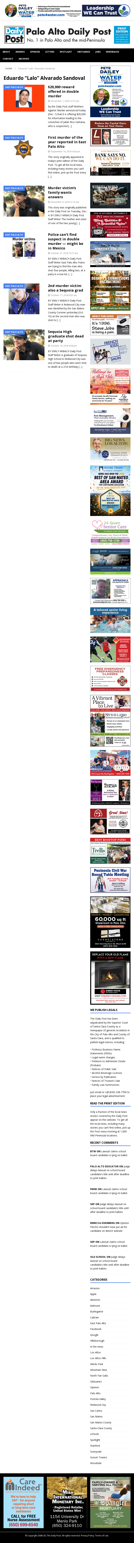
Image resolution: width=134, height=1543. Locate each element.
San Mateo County (100, 1422)
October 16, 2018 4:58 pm (64, 345)
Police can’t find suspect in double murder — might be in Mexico (65, 241)
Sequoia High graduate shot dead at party (66, 336)
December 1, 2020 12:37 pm (65, 101)
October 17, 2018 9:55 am (64, 295)
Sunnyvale (96, 1451)
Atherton (95, 1299)
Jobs (97, 51)
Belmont (95, 1305)
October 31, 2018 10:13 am (64, 253)
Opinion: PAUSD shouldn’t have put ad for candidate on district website (109, 1226)
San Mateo (96, 1416)
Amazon (95, 1288)
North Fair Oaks (99, 1375)
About (6, 51)
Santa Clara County (101, 1428)
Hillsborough (97, 1340)
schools (94, 1434)
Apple (93, 1294)
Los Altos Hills (98, 1358)
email (98, 1092)
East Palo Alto (98, 1323)
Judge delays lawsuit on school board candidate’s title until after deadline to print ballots (109, 1208)
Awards (20, 51)
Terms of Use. (102, 1535)
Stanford (95, 1445)
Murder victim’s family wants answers (62, 192)
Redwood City (98, 1404)
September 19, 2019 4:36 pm (65, 151)
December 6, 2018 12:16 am (65, 201)
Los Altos (95, 1352)
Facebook (95, 1329)
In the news (96, 1346)
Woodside (96, 1463)
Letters (49, 51)
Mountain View (98, 1369)
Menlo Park (96, 1364)
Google (94, 1335)
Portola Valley (98, 1399)
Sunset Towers (98, 1457)
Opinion (35, 51)
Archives (24, 58)
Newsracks (112, 51)
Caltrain (94, 1317)
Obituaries (83, 51)
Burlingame (96, 1311)
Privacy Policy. (88, 1535)
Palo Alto (95, 1393)
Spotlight (66, 51)
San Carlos (96, 1410)
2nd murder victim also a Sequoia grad (65, 288)
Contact (8, 58)
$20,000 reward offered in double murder (63, 91)
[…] (70, 126)
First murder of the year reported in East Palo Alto (67, 142)
